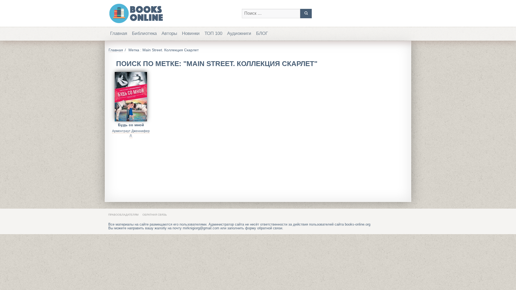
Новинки (191, 33)
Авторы (169, 33)
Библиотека (144, 33)
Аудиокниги (239, 33)
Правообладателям (123, 214)
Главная (118, 33)
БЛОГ (262, 33)
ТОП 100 (213, 33)
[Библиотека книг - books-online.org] (172, 13)
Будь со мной (131, 125)
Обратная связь (154, 214)
